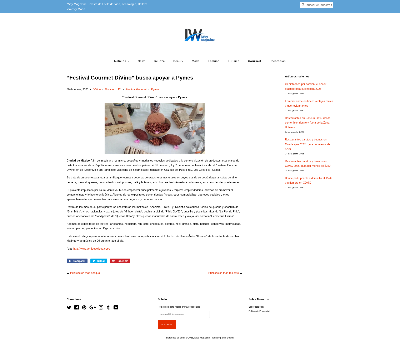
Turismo (234, 61)
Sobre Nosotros (257, 307)
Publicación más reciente (223, 272)
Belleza (159, 61)
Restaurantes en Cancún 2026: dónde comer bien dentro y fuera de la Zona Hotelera (307, 122)
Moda (196, 61)
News (142, 61)
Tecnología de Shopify (223, 337)
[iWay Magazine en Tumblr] (108, 308)
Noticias (120, 61)
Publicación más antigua (85, 272)
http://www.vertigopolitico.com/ (91, 248)
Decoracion (278, 61)
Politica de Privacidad (259, 311)
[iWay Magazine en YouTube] (116, 308)
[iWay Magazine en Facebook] (76, 308)
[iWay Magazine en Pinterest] (84, 308)
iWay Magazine (202, 337)
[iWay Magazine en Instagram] (101, 308)
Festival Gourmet (136, 89)
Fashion (213, 61)
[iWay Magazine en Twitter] (69, 308)
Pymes (155, 89)
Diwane (109, 89)
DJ (119, 89)
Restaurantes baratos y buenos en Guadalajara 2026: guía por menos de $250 (307, 144)
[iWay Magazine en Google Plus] (92, 308)
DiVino (97, 89)
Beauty (178, 61)
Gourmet (254, 61)
